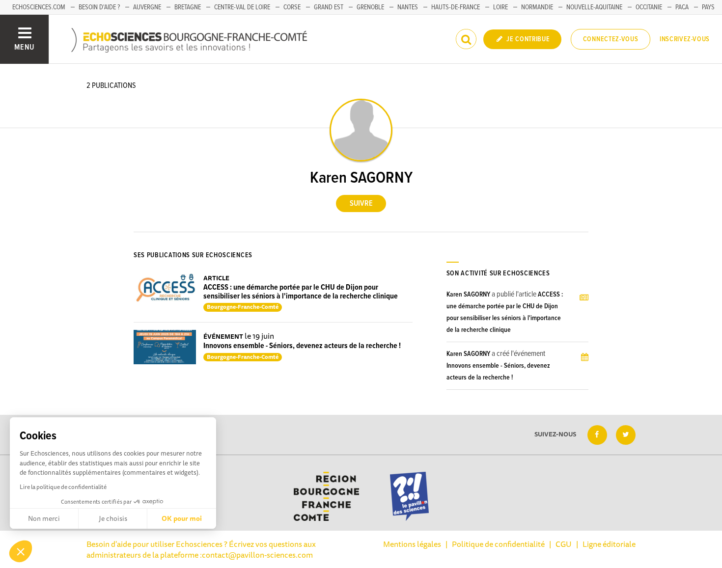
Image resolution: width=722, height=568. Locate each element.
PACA (682, 7)
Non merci (44, 518)
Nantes (407, 7)
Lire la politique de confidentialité (63, 486)
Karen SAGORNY (468, 294)
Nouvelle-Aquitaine (594, 7)
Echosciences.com (38, 7)
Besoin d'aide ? (99, 7)
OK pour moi (182, 518)
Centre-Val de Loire (242, 7)
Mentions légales (412, 544)
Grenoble (370, 7)
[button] (20, 551)
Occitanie (649, 7)
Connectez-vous (611, 39)
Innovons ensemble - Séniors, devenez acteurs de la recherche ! (302, 346)
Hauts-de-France (455, 7)
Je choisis (113, 518)
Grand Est (328, 7)
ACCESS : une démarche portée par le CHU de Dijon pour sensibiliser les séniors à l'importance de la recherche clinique (300, 291)
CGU (563, 544)
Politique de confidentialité (498, 544)
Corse (292, 7)
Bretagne (187, 7)
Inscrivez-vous (685, 39)
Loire (500, 7)
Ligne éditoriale (609, 544)
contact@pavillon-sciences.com (257, 554)
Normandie (537, 7)
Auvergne (147, 7)
